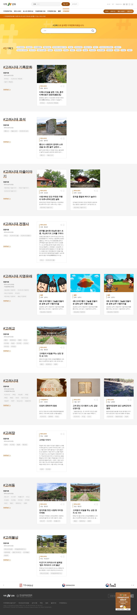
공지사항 (34, 603)
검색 (94, 30)
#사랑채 (6, 500)
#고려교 (26, 343)
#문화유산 (13, 340)
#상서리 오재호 (22, 50)
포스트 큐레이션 (28, 11)
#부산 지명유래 (8, 293)
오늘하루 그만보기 (120, 609)
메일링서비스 (119, 4)
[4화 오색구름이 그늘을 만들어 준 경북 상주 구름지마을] (85, 283)
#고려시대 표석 (24, 131)
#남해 (126, 416)
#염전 (72, 50)
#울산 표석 (14, 131)
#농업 (85, 50)
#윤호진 (25, 444)
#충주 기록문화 (8, 82)
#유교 (5, 235)
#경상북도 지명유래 (9, 290)
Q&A (46, 603)
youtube (124, 4)
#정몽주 (6, 401)
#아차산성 (58, 50)
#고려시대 (7, 394)
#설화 (50, 50)
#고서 (89, 416)
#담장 (12, 343)
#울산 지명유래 (22, 296)
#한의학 (109, 50)
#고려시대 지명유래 (23, 290)
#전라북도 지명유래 (9, 296)
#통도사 (6, 131)
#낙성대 (92, 50)
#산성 (70, 47)
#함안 (5, 340)
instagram (127, 4)
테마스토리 (17, 11)
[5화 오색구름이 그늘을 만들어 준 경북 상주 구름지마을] (52, 283)
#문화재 (50, 416)
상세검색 (74, 4)
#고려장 (12, 444)
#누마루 (13, 497)
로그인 (108, 4)
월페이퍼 (53, 603)
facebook (129, 4)
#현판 (11, 397)
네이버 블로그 (132, 4)
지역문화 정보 (51, 11)
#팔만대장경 (118, 416)
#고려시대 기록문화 (16, 79)
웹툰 (59, 11)
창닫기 (128, 609)
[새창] (52, 74)
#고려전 (19, 343)
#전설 (66, 50)
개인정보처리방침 (23, 603)
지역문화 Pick (7, 11)
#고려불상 (26, 552)
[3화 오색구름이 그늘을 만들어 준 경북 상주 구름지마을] (119, 283)
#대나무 (6, 497)
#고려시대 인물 (14, 235)
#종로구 (117, 47)
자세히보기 (6, 89)
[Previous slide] (4, 585)
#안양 (57, 416)
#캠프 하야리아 (16, 552)
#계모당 (13, 346)
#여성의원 (78, 47)
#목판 (26, 394)
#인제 (17, 397)
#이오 (25, 340)
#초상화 (20, 394)
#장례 (5, 444)
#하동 (14, 394)
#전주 (12, 401)
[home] (9, 4)
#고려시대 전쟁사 (26, 235)
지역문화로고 (63, 603)
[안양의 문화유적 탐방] (52, 388)
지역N (106, 11)
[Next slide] (132, 585)
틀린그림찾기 (121, 11)
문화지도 (112, 11)
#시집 (83, 416)
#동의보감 (47, 47)
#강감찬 (29, 47)
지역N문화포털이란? (9, 603)
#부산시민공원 (8, 549)
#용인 (130, 50)
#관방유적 (28, 401)
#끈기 (95, 47)
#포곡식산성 (24, 397)
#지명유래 (20, 47)
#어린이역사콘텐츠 (106, 47)
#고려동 (6, 343)
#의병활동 (37, 47)
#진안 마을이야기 (24, 188)
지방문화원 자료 (40, 11)
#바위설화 (101, 50)
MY (113, 4)
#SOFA (6, 555)
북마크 (63, 86)
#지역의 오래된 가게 (59, 47)
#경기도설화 (42, 50)
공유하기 (61, 86)
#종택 (19, 340)
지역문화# (66, 11)
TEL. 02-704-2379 (28, 605)
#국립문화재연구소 (20, 549)
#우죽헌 (27, 500)
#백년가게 (88, 47)
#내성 (123, 50)
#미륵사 (6, 79)
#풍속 (117, 50)
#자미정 (6, 346)
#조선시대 (20, 401)
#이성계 (17, 293)
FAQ (41, 603)
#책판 (5, 397)
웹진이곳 (129, 11)
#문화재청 (7, 552)
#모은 (5, 503)
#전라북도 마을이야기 (10, 188)
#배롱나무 (21, 497)
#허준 (79, 50)
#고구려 (32, 50)
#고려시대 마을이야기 (10, 191)
